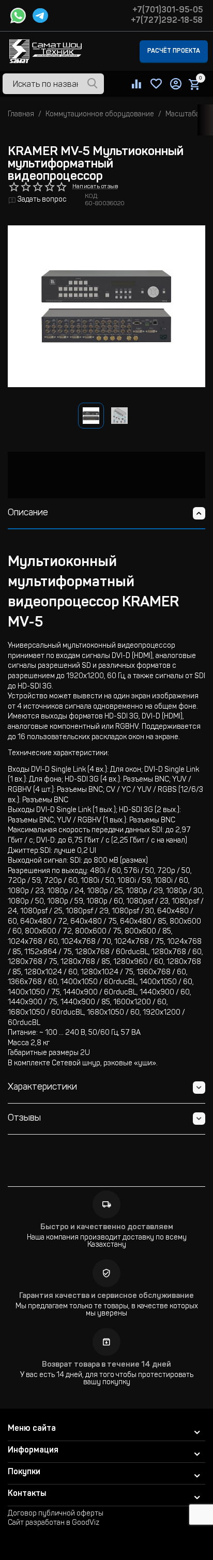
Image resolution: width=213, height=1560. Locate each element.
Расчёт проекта (173, 51)
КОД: (92, 196)
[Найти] (92, 84)
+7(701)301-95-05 (167, 10)
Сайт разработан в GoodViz (53, 1523)
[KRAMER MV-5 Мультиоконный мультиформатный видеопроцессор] (106, 306)
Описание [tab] (28, 513)
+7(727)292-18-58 (167, 21)
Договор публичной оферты (55, 1514)
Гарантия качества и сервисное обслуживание (106, 1296)
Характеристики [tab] (42, 1087)
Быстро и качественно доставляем (106, 1227)
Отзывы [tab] (24, 1118)
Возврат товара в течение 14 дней (106, 1365)
